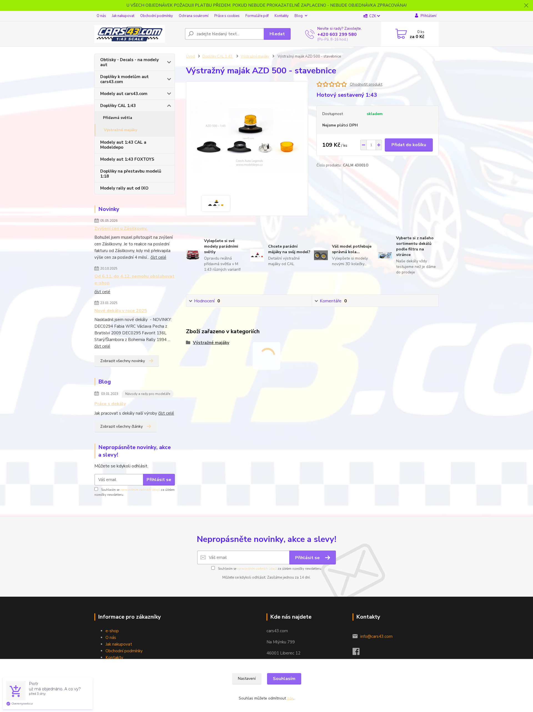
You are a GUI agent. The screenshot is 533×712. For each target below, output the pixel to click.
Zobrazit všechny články (121, 426)
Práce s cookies (227, 15)
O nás (101, 15)
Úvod (190, 56)
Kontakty (282, 15)
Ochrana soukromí (193, 15)
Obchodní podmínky (156, 15)
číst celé (158, 257)
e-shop (112, 631)
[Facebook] (359, 653)
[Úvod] (137, 34)
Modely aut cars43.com (123, 93)
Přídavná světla (117, 117)
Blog (299, 15)
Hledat (277, 34)
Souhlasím (284, 679)
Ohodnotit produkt (366, 84)
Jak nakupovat (123, 15)
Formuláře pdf (257, 15)
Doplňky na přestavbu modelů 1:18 (130, 173)
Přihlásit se (159, 480)
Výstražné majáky (120, 130)
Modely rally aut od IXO (124, 188)
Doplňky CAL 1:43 (118, 105)
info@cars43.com (376, 636)
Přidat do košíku (408, 145)
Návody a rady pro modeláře (147, 394)
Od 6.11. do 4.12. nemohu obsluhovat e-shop (134, 279)
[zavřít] (526, 6)
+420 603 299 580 (337, 34)
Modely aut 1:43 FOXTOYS (127, 159)
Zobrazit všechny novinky (122, 361)
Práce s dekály (110, 404)
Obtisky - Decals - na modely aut (129, 62)
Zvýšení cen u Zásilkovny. (120, 228)
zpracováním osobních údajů (140, 490)
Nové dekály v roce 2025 (120, 311)
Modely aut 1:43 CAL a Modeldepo (123, 145)
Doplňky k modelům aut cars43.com (124, 79)
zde (290, 698)
